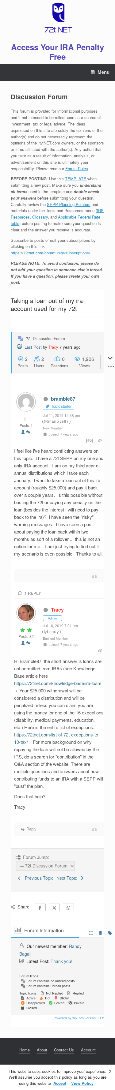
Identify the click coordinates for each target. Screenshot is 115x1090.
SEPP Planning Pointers (68, 204)
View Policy (82, 1083)
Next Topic (67, 878)
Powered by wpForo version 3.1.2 (78, 1017)
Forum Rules (76, 168)
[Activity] (28, 432)
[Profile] (23, 432)
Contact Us (64, 1050)
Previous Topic (37, 878)
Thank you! (61, 961)
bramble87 (63, 398)
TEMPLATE (76, 179)
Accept (59, 1083)
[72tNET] (57, 17)
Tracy (53, 347)
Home (24, 1050)
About (42, 1050)
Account (88, 1050)
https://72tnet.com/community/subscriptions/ (50, 253)
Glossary (40, 217)
